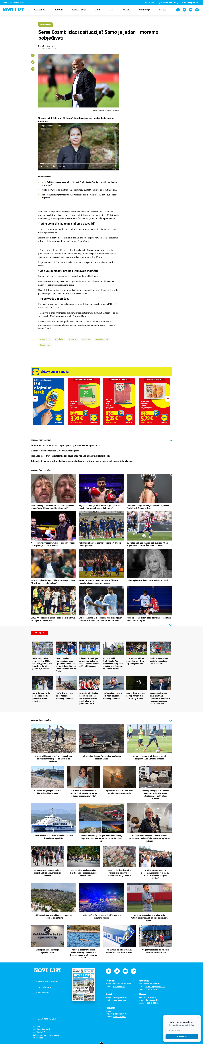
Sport (98, 10)
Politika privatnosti (41, 1029)
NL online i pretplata (190, 2)
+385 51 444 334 (119, 1000)
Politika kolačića (40, 1032)
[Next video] (47, 166)
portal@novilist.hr (120, 997)
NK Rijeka (59, 339)
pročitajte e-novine (48, 981)
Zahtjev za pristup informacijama (47, 1035)
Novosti (59, 10)
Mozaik (126, 10)
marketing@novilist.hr (155, 986)
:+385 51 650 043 (119, 1017)
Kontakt (36, 1026)
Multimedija (144, 10)
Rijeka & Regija (79, 10)
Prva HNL (73, 339)
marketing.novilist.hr (152, 984)
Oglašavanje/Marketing (168, 2)
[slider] (78, 163)
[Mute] (54, 166)
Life (111, 10)
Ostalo (162, 10)
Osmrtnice (149, 2)
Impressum (38, 1038)
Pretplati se (182, 1037)
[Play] (41, 166)
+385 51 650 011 (119, 986)
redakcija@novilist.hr (121, 984)
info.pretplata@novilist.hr (117, 1014)
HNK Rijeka (45, 339)
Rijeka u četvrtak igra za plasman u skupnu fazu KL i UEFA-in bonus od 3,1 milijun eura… (79, 190)
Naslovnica (39, 10)
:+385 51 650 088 (153, 989)
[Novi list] (13, 10)
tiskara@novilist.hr (154, 1000)
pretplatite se (45, 987)
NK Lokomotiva (102, 339)
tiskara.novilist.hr (150, 997)
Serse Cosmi (45, 345)
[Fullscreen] (116, 166)
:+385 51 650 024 (152, 1003)
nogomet (86, 339)
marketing (43, 992)
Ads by (114, 169)
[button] (168, 399)
